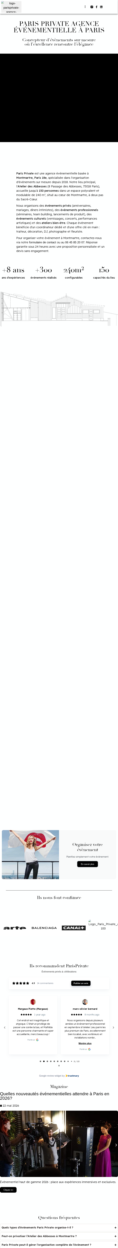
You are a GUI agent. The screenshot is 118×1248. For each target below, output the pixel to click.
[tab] (40, 1061)
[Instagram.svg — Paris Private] (92, 7)
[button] (85, 7)
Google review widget (50, 1076)
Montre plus (32, 1043)
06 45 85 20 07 (74, 242)
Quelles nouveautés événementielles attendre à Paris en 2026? (54, 1096)
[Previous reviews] (4, 1027)
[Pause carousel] (59, 1065)
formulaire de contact (42, 242)
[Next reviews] (113, 1027)
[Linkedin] (101, 7)
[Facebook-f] (96, 7)
